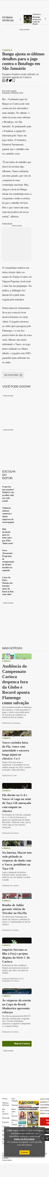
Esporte (5, 1122)
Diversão (6, 1118)
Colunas (5, 1126)
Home (4, 1099)
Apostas (15, 1105)
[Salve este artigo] (13, 81)
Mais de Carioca (22, 1043)
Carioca (7, 50)
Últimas (7, 19)
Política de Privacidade (24, 1139)
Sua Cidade (15, 1100)
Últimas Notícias (5, 1104)
